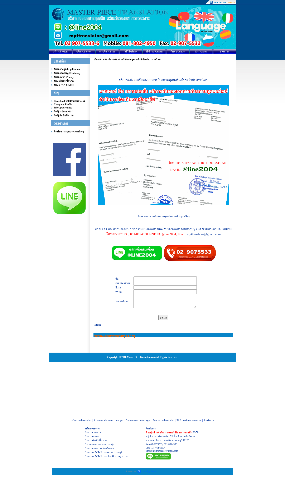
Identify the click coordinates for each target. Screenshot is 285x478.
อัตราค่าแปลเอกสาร (163, 420)
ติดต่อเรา (209, 420)
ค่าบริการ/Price (107, 51)
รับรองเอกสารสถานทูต (138, 420)
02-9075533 (156, 444)
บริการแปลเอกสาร (81, 420)
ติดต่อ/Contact (177, 51)
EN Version (201, 51)
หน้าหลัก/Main (60, 51)
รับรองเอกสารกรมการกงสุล (107, 420)
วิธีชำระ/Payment (154, 51)
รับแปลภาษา (92, 436)
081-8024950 (170, 444)
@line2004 (160, 447)
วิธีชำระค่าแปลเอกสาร (189, 420)
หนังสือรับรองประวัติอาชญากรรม (110, 456)
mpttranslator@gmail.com (165, 450)
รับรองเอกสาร (92, 444)
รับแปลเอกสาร (93, 432)
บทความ (225, 51)
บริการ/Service (83, 51)
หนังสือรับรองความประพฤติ (107, 452)
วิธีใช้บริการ (130, 51)
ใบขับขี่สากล (100, 440)
